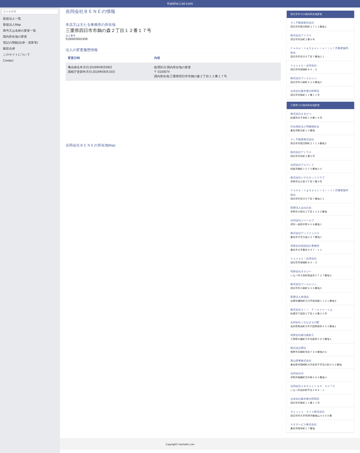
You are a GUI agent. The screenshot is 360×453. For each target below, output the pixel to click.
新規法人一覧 (12, 18)
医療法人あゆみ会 (300, 207)
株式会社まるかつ (300, 113)
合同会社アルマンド (302, 164)
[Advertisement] (30, 85)
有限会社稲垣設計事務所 (304, 245)
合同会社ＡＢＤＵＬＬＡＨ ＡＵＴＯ (312, 386)
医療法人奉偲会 (299, 296)
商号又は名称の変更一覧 (19, 30)
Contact (8, 60)
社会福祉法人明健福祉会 (304, 126)
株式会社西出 (298, 347)
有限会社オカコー (300, 271)
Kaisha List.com (180, 3)
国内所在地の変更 (15, 36)
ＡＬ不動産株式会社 (302, 22)
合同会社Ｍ (297, 373)
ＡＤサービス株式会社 (303, 424)
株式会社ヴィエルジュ (303, 78)
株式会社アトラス (300, 35)
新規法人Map (12, 24)
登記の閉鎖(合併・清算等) (20, 42)
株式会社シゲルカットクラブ (307, 177)
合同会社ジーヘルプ (302, 220)
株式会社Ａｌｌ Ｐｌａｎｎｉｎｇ (311, 309)
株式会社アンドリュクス (304, 233)
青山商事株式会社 (300, 360)
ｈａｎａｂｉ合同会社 (303, 65)
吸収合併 (9, 48)
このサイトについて (16, 54)
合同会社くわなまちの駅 (304, 322)
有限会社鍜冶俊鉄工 (302, 334)
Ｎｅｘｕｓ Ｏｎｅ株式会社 (307, 411)
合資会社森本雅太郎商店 (304, 90)
